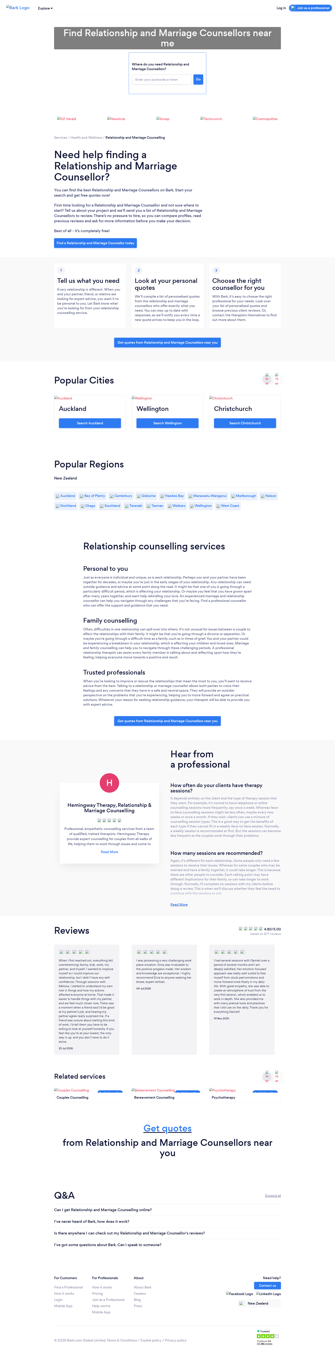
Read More (179, 904)
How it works (64, 1293)
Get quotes (167, 1128)
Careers (140, 1293)
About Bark (142, 1287)
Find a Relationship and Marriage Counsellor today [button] (95, 243)
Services (60, 137)
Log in (281, 8)
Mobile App (63, 1306)
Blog (137, 1299)
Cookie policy (150, 1340)
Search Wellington (167, 423)
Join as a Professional (108, 1299)
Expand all (273, 1195)
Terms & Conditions (122, 1340)
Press (138, 1306)
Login (58, 1299)
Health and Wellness (86, 137)
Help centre (101, 1306)
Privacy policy (176, 1340)
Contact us (267, 1285)
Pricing (97, 1293)
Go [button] (198, 79)
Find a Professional (68, 1287)
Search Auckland (90, 423)
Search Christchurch (245, 423)
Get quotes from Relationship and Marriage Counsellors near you (167, 342)
